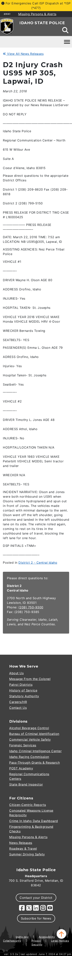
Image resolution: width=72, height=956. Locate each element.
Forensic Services (22, 745)
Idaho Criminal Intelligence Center (35, 751)
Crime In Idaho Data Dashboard (33, 821)
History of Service (23, 690)
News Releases (20, 843)
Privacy (36, 940)
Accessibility (47, 936)
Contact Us (18, 708)
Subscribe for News (36, 918)
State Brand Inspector (26, 784)
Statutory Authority (24, 696)
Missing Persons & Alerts (28, 837)
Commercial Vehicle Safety (30, 739)
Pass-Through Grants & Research (34, 762)
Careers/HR (18, 702)
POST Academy (21, 768)
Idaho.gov (22, 936)
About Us (16, 673)
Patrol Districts (20, 685)
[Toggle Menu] (67, 42)
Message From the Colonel (29, 679)
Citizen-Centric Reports (27, 805)
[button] (61, 934)
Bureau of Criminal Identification (34, 734)
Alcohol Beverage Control (29, 728)
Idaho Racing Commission (29, 757)
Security (36, 944)
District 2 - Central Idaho (37, 562)
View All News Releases (25, 54)
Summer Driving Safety (27, 854)
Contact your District (36, 898)
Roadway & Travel (23, 848)
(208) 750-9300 (30, 607)
